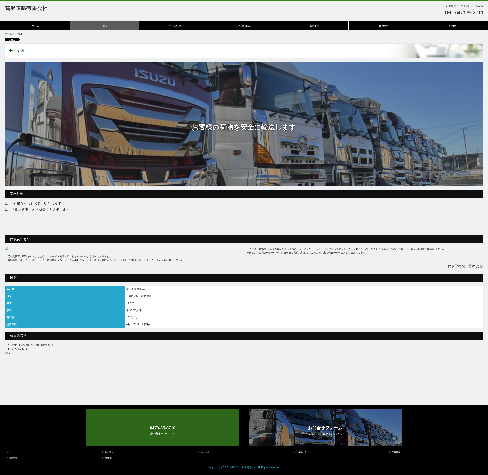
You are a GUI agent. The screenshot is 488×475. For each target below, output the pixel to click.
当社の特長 (175, 25)
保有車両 (314, 25)
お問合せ (454, 25)
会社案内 (105, 25)
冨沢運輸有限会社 (26, 8)
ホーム (35, 25)
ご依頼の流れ (244, 25)
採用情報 (384, 25)
